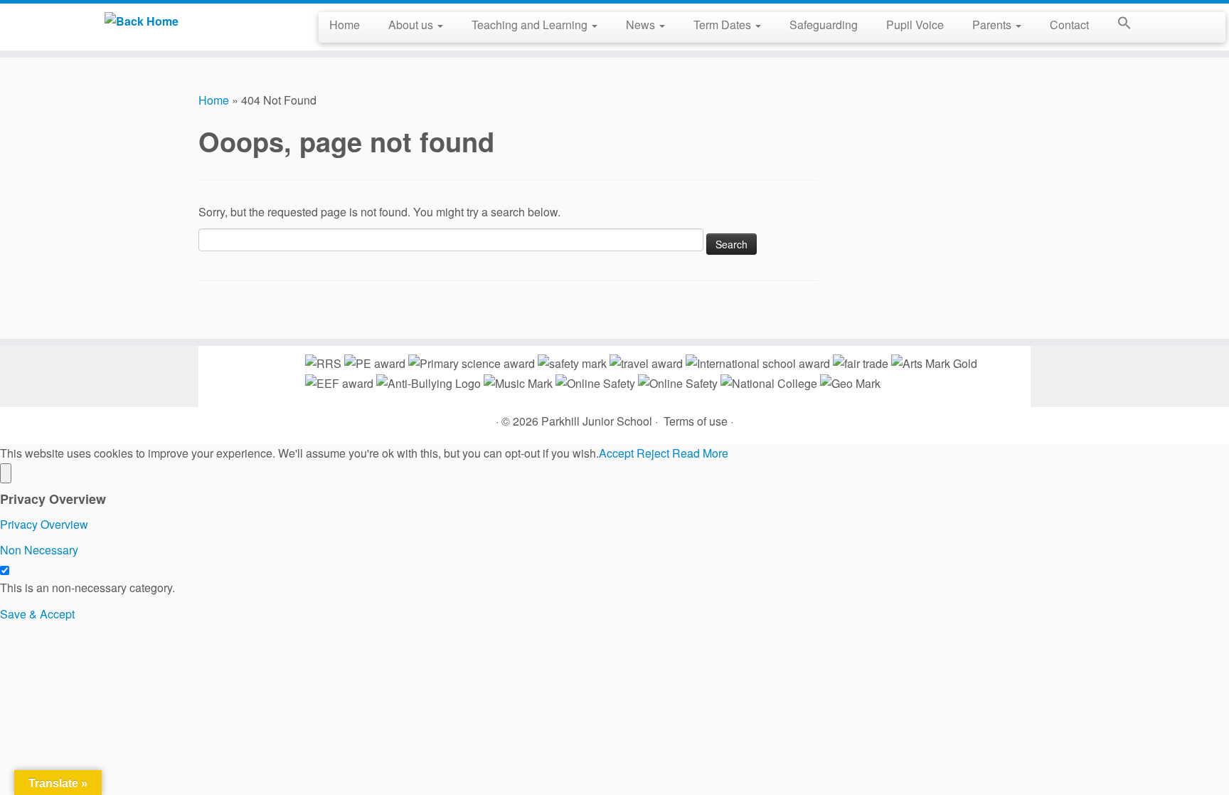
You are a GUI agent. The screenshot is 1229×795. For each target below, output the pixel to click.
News (642, 24)
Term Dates (723, 24)
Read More (700, 453)
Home (344, 24)
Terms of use (696, 421)
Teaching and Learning (531, 24)
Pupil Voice (915, 24)
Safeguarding (823, 24)
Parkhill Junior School (596, 421)
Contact (1069, 24)
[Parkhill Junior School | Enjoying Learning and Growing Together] (142, 20)
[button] (1117, 25)
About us (412, 24)
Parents (993, 24)
